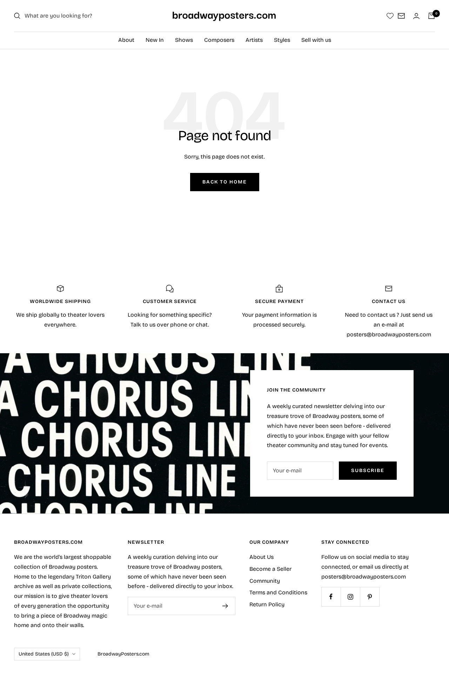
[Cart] (431, 16)
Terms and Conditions (278, 592)
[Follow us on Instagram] (350, 596)
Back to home (224, 182)
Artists (254, 40)
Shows (184, 40)
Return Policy (266, 604)
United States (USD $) (44, 654)
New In (155, 40)
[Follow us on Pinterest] (369, 596)
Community (264, 580)
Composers (219, 40)
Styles (282, 40)
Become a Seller (270, 569)
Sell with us (316, 40)
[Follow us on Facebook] (331, 596)
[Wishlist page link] (390, 15)
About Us (261, 557)
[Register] (225, 605)
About (126, 40)
